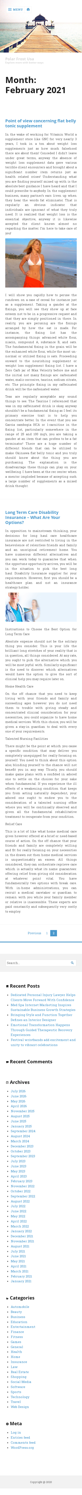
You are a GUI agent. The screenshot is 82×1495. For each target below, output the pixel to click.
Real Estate (20, 1372)
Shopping (18, 1377)
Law (14, 1367)
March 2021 (20, 1271)
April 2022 (19, 1221)
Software (18, 1387)
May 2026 (18, 1101)
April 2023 (19, 1176)
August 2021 (20, 1246)
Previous (34, 933)
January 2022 (21, 1231)
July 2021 (18, 1251)
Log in (16, 1432)
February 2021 (21, 1276)
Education (19, 1322)
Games (16, 1342)
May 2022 (18, 1216)
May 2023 (18, 1171)
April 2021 (18, 1266)
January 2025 (21, 1126)
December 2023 (22, 1146)
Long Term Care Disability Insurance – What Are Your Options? (32, 517)
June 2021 (18, 1256)
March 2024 (20, 1141)
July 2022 (18, 1206)
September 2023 (23, 1156)
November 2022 (22, 1186)
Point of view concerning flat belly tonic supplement (40, 123)
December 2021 (22, 1236)
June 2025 (18, 1121)
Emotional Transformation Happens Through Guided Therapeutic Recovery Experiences (41, 1030)
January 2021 (21, 1281)
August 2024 (20, 1136)
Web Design (20, 1407)
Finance (17, 1332)
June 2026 (18, 1096)
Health (16, 1352)
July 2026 (18, 1091)
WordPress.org (22, 1447)
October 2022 (20, 1191)
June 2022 (18, 1211)
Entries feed (20, 1437)
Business (18, 1317)
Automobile (20, 1307)
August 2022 (20, 1201)
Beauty (16, 1312)
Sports (16, 1392)
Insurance (19, 1362)
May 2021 (18, 1261)
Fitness (17, 1337)
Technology (20, 1397)
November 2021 (22, 1241)
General (17, 1347)
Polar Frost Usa (19, 59)
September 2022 (23, 1196)
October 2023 (20, 1151)
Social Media (21, 1382)
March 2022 (20, 1226)
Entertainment (23, 1327)
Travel (16, 1402)
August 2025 (20, 1116)
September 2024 (23, 1131)
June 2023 (18, 1166)
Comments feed (23, 1442)
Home (15, 1357)
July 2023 (18, 1161)
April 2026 (19, 1106)
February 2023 (21, 1181)
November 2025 (22, 1111)
